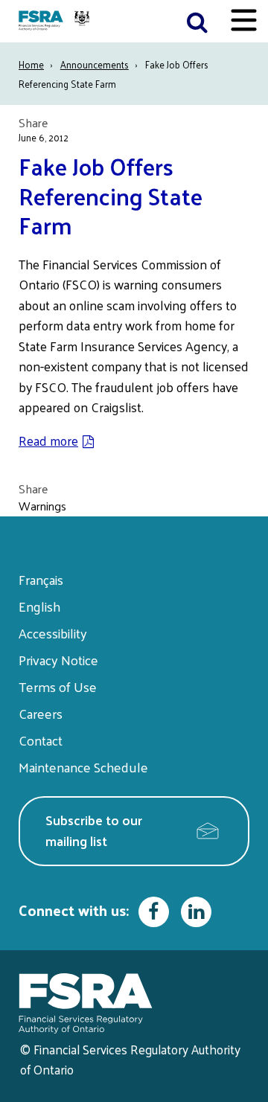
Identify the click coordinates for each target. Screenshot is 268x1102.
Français (41, 579)
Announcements (94, 64)
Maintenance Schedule (83, 767)
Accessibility (53, 633)
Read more (48, 440)
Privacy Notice (58, 659)
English (39, 606)
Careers (41, 713)
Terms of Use (58, 686)
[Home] (56, 21)
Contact (41, 740)
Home (31, 64)
